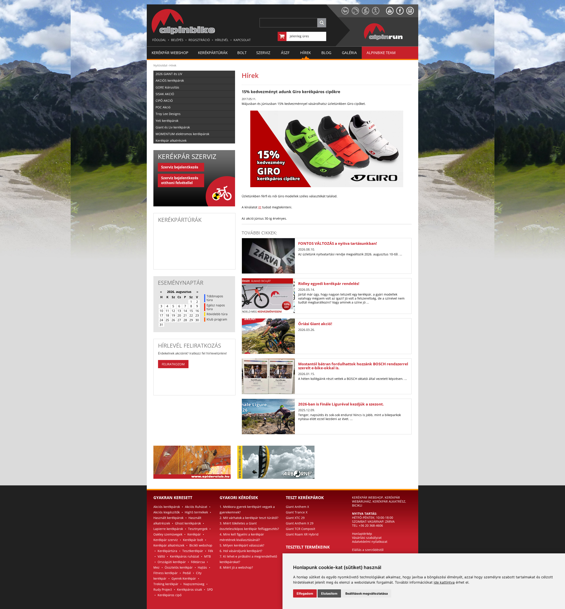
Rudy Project (162, 589)
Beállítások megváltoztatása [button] (366, 593)
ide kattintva (444, 582)
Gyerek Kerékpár (183, 578)
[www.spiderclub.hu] (346, 13)
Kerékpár (194, 534)
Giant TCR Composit (300, 529)
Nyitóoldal (160, 65)
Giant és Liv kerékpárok (173, 127)
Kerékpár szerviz (165, 540)
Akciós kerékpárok (166, 507)
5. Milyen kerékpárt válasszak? (242, 545)
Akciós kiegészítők (166, 512)
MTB (207, 556)
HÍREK (305, 52)
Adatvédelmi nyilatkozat (369, 541)
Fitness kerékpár (165, 573)
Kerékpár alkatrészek (171, 140)
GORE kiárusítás (167, 87)
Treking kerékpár (165, 584)
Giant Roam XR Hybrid (302, 534)
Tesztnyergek (197, 529)
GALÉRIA (349, 52)
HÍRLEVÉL (221, 40)
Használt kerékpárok (168, 518)
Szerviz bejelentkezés (179, 167)
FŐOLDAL (159, 40)
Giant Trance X (296, 512)
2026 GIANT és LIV (169, 74)
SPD (210, 589)
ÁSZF (285, 52)
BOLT (242, 52)
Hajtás (202, 567)
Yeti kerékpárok (167, 121)
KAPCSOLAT (242, 40)
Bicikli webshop (200, 545)
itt (259, 207)
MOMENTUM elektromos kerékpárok (182, 134)
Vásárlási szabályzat (367, 537)
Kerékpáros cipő (169, 595)
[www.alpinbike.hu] (367, 13)
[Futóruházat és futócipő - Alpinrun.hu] (390, 40)
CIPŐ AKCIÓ (164, 100)
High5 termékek (196, 512)
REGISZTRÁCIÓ (199, 40)
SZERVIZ (263, 52)
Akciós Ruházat (196, 507)
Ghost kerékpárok (188, 523)
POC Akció (163, 107)
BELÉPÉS (177, 40)
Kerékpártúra (167, 551)
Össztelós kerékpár (179, 567)
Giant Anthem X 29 (299, 523)
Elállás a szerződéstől (368, 550)
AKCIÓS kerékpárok (170, 80)
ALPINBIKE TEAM (381, 52)
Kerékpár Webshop (170, 52)
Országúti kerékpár (172, 562)
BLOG (326, 52)
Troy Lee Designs (168, 114)
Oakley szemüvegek (167, 534)
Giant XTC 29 (295, 518)
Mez (156, 567)
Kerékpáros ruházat (184, 556)
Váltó (161, 556)
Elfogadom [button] (305, 593)
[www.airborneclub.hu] (357, 13)
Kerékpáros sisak (189, 589)
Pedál (187, 573)
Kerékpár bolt (193, 540)
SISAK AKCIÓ (165, 94)
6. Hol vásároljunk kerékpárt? (241, 551)
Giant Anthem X (297, 507)
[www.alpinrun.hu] (379, 13)
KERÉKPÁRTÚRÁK (213, 52)
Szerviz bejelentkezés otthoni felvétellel (179, 180)
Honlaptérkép (362, 534)
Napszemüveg (193, 584)
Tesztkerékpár (192, 551)
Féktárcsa (198, 562)
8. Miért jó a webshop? (236, 567)
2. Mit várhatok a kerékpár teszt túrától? (249, 518)
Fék (210, 551)
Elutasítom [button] (329, 593)
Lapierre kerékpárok (168, 529)
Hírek (172, 65)
